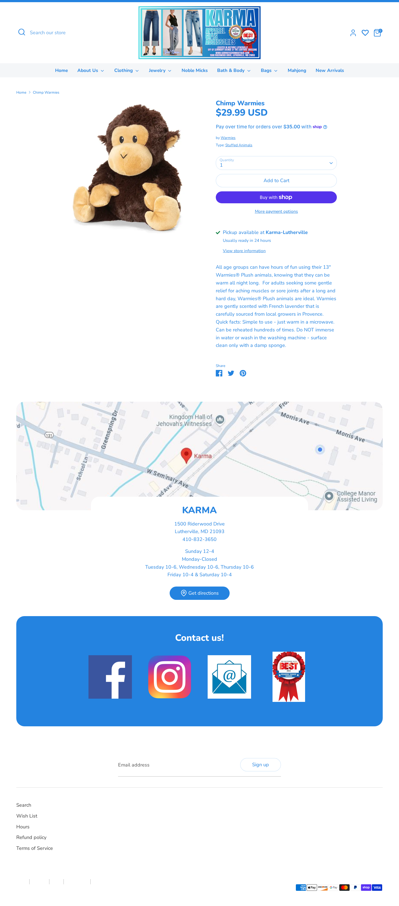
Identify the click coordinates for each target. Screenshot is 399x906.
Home (61, 70)
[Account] (353, 32)
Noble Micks (195, 70)
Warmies (228, 137)
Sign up (260, 764)
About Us (88, 70)
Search (23, 805)
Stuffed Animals (238, 145)
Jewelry (158, 70)
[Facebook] (207, 811)
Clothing (124, 70)
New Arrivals (330, 70)
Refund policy (31, 837)
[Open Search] (21, 32)
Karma (52, 891)
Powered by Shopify (76, 891)
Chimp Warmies (46, 92)
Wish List (26, 816)
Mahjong (297, 70)
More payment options (276, 211)
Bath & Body (231, 70)
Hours (23, 826)
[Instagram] (216, 811)
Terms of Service (34, 848)
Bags (267, 70)
